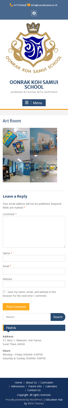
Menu (37, 103)
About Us (31, 382)
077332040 (20, 5)
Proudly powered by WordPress (24, 399)
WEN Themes (36, 403)
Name (7, 253)
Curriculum (47, 382)
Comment (10, 214)
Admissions (18, 386)
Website (7, 279)
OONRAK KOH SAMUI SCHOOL (34, 84)
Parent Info (35, 386)
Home (18, 382)
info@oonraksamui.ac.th (44, 5)
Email (7, 266)
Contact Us (34, 390)
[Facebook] (34, 13)
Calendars (51, 386)
